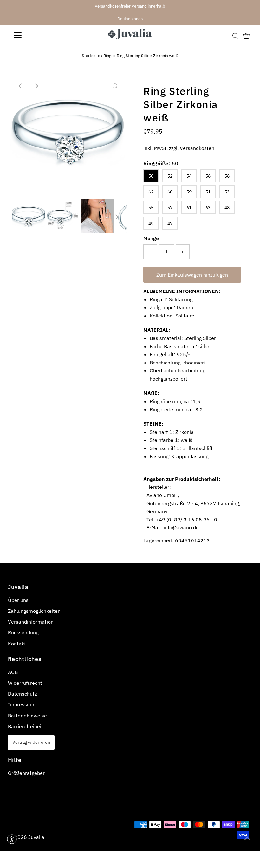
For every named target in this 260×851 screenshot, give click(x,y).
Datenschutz (22, 694)
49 (150, 223)
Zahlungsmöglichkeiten (34, 611)
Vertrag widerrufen (31, 742)
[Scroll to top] (247, 838)
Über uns (18, 600)
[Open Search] (235, 35)
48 (227, 208)
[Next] (36, 86)
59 (189, 192)
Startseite (91, 55)
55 (150, 208)
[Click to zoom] (115, 86)
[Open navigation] (39, 35)
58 (227, 176)
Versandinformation (31, 622)
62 (150, 192)
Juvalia (36, 837)
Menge (151, 238)
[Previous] (21, 86)
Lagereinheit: (158, 540)
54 (189, 176)
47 (169, 223)
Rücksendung (23, 632)
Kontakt (17, 643)
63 (208, 208)
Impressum (21, 704)
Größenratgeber (26, 773)
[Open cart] (246, 35)
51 (208, 192)
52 (169, 176)
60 (169, 192)
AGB (13, 672)
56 (208, 176)
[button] (11, 839)
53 (227, 192)
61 (189, 208)
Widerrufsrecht (25, 683)
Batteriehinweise (27, 715)
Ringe (108, 55)
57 (169, 208)
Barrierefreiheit (25, 726)
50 (150, 176)
